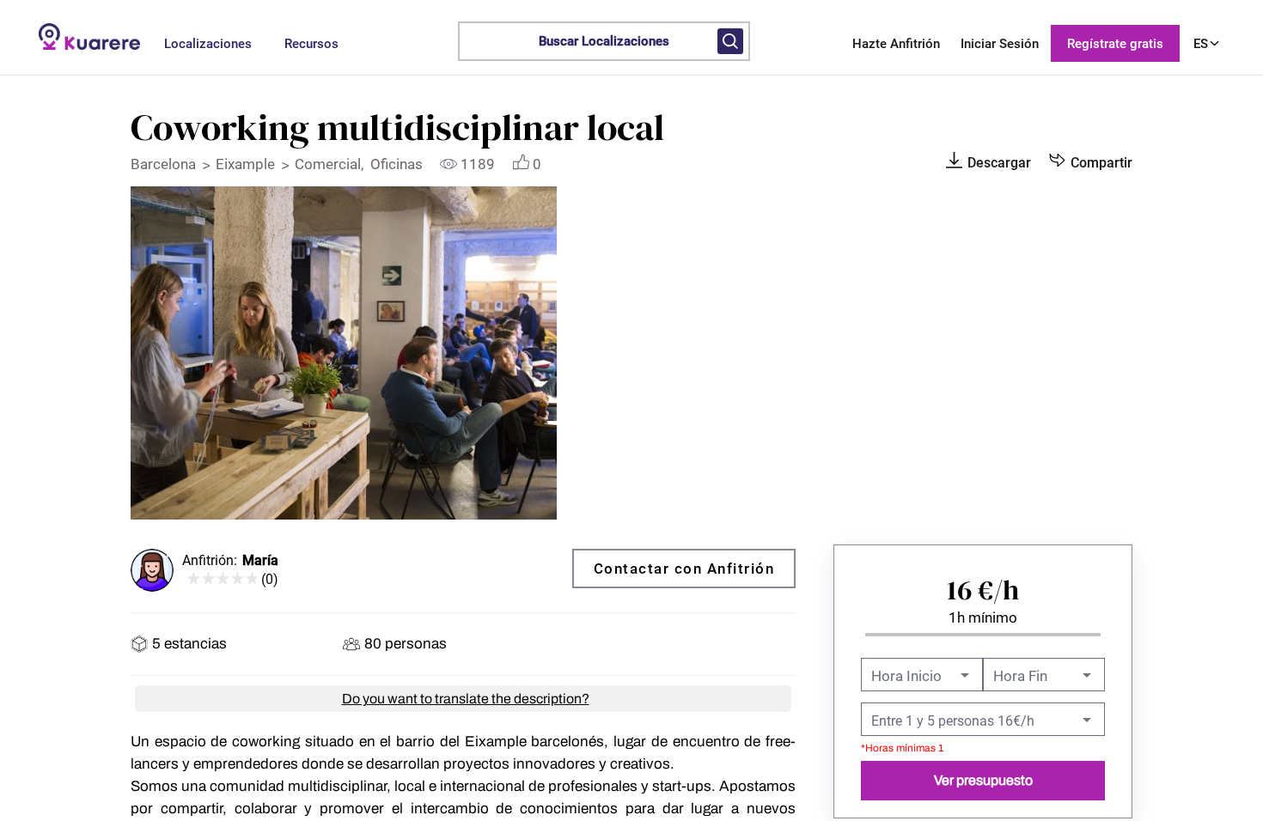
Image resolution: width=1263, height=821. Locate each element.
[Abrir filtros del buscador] (730, 41)
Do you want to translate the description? (465, 699)
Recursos (311, 44)
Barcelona (165, 164)
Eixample (247, 164)
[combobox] (981, 721)
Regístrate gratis (1115, 44)
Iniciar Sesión (1000, 44)
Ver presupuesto (983, 780)
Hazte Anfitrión (896, 44)
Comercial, (332, 164)
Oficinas (398, 164)
